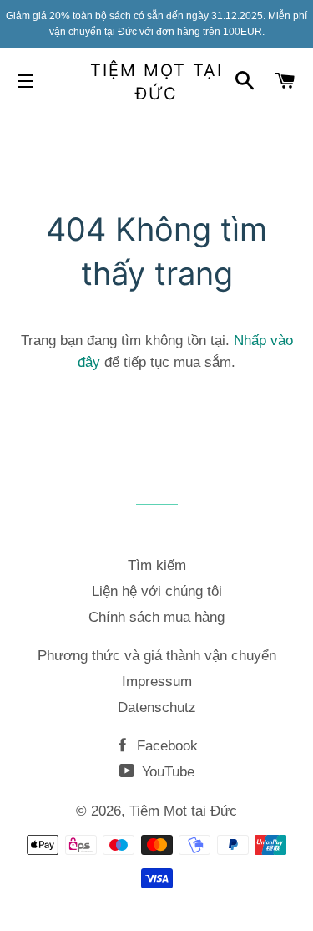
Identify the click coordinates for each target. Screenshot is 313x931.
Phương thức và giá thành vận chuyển (157, 656)
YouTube (166, 772)
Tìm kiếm (157, 565)
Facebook (165, 746)
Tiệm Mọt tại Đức (156, 82)
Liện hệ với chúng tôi (157, 591)
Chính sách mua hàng (156, 617)
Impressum (157, 681)
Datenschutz (157, 707)
